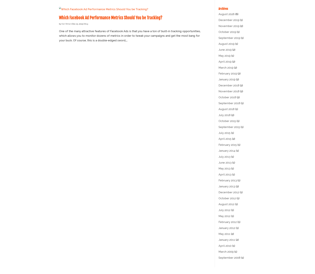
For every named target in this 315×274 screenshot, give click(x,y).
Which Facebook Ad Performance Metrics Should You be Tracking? (110, 17)
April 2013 (225, 174)
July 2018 (224, 115)
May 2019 (224, 55)
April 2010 (225, 245)
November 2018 (229, 91)
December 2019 (229, 20)
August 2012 (226, 204)
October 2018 (227, 97)
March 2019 (226, 67)
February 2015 (228, 144)
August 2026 (227, 14)
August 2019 (226, 43)
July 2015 (224, 132)
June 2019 (225, 49)
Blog (86, 24)
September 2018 (229, 103)
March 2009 (226, 251)
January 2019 (227, 79)
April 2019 (225, 61)
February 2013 (228, 180)
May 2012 (224, 216)
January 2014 (227, 150)
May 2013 (224, 168)
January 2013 (227, 186)
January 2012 (227, 228)
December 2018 (229, 85)
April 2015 (225, 138)
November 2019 (229, 26)
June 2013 (225, 162)
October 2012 (227, 198)
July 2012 (224, 210)
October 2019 (227, 31)
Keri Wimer (66, 24)
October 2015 (227, 121)
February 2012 (228, 222)
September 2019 (229, 38)
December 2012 (229, 192)
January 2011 (227, 239)
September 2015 (229, 127)
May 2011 (224, 233)
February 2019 (228, 73)
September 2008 (229, 257)
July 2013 (224, 156)
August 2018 (226, 109)
